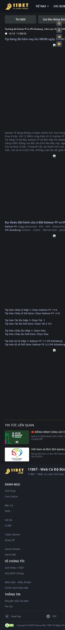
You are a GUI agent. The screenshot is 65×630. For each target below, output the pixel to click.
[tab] (20, 19)
